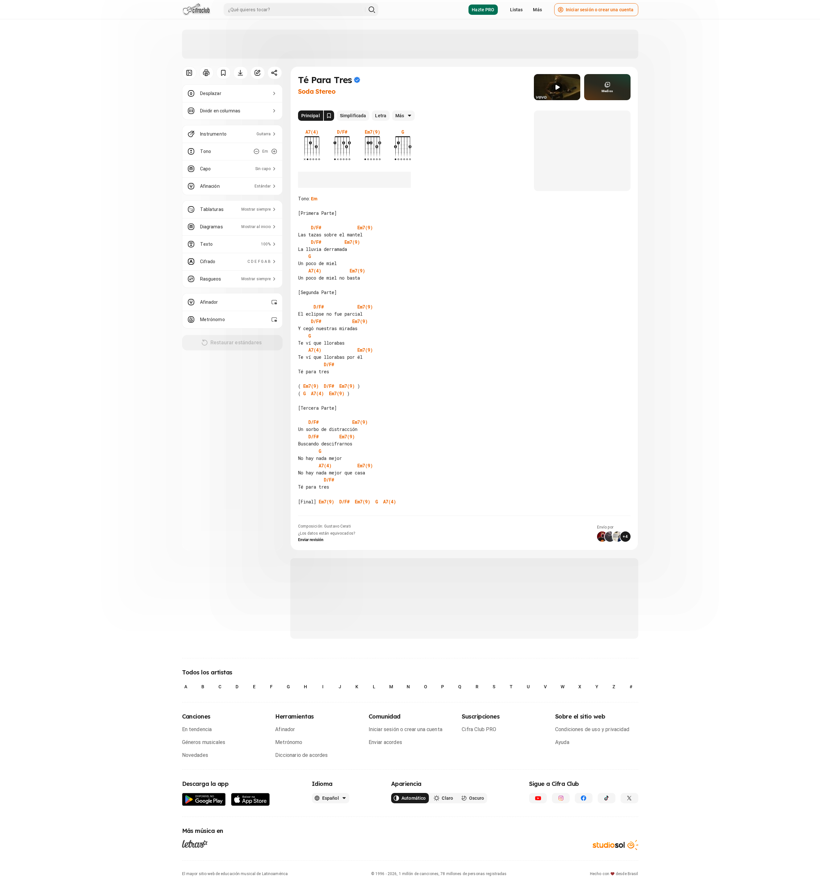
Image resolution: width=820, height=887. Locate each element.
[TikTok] (606, 798)
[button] (557, 87)
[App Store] (250, 799)
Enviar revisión (311, 540)
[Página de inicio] (196, 9)
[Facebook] (584, 798)
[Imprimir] (206, 72)
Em (314, 198)
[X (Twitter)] (629, 798)
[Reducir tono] (256, 151)
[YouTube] (538, 798)
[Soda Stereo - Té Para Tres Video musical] (557, 87)
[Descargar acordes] (240, 72)
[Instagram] (561, 798)
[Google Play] (204, 799)
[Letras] (194, 844)
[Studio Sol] (615, 845)
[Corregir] (257, 72)
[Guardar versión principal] (329, 115)
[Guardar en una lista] (223, 72)
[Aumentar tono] (274, 151)
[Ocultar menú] (189, 72)
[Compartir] (274, 72)
